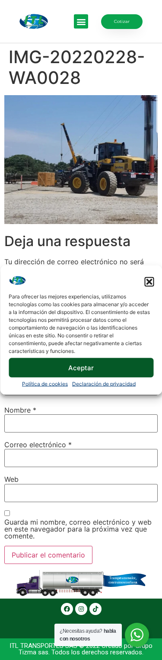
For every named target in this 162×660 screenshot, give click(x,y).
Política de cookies (45, 384)
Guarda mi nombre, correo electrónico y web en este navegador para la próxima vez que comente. (78, 529)
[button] (149, 282)
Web (11, 479)
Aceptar (81, 367)
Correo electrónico (38, 444)
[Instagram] (81, 609)
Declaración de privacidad (104, 384)
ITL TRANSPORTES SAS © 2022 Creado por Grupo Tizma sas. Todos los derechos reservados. (81, 649)
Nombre (20, 410)
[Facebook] (67, 609)
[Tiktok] (95, 609)
